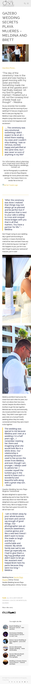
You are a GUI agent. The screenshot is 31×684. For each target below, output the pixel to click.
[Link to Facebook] (9, 682)
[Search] (24, 3)
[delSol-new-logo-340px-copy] (12, 3)
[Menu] (28, 3)
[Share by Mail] (13, 612)
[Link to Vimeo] (22, 682)
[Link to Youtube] (25, 682)
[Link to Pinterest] (12, 682)
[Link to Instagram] (15, 612)
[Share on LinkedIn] (11, 612)
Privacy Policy (6, 680)
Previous (5, 54)
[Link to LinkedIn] (19, 682)
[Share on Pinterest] (9, 612)
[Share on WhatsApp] (7, 612)
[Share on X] (5, 612)
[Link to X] (14, 682)
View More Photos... (9, 68)
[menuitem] (24, 3)
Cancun (13, 600)
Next (26, 54)
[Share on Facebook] (3, 612)
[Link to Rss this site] (27, 682)
